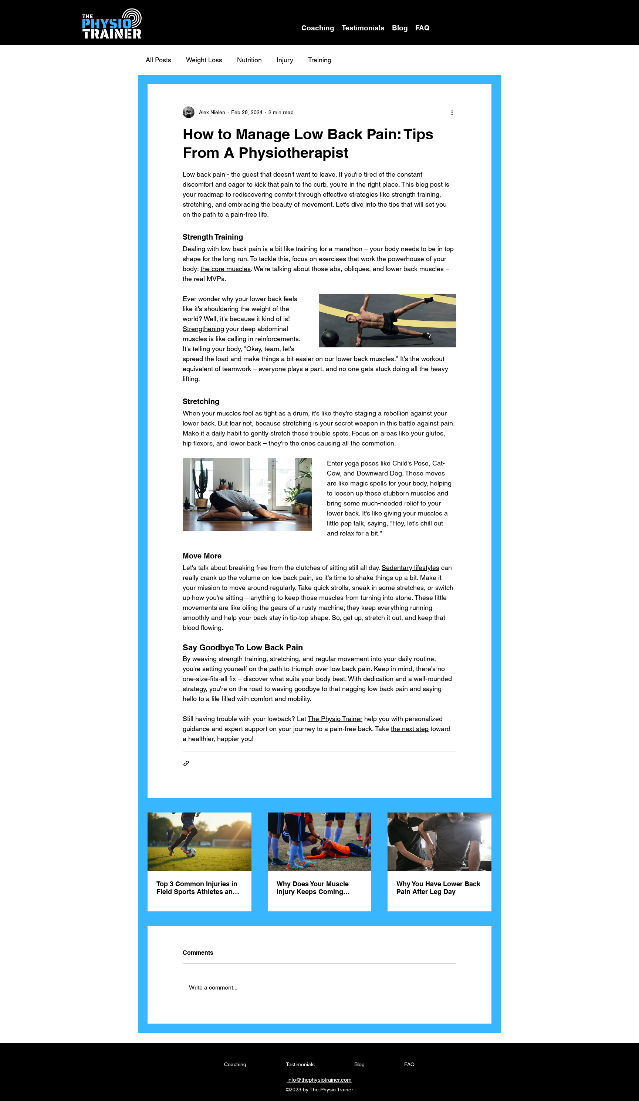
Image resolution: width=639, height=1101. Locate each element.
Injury (285, 60)
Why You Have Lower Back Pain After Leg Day (438, 887)
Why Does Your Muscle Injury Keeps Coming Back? (313, 887)
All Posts (158, 60)
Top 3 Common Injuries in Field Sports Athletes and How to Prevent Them (196, 887)
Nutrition (249, 60)
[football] (199, 842)
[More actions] (451, 112)
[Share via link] (186, 763)
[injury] (320, 842)
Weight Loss (204, 60)
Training (319, 60)
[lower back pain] (439, 842)
